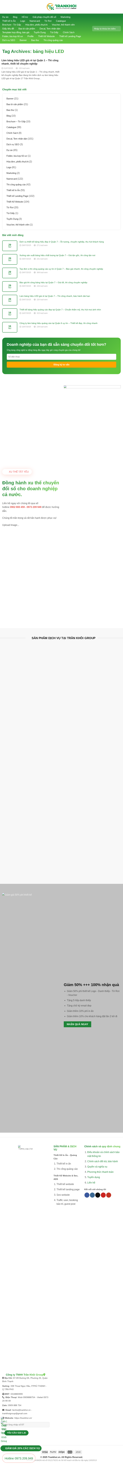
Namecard (35, 21)
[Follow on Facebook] (86, 1195)
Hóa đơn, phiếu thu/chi (36, 24)
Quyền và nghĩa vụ (97, 1166)
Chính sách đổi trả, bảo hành (102, 1161)
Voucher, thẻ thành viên (63, 24)
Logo (22, 21)
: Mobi (14, 1397)
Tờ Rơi (47, 21)
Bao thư (35, 40)
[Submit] (117, 29)
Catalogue (61, 21)
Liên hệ (91, 1182)
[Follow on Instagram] (92, 1195)
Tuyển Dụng (40, 32)
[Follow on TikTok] (97, 1195)
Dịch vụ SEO (8, 40)
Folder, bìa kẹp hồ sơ (12, 36)
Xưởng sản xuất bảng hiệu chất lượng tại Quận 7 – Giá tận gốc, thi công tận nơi (57, 255)
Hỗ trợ (25, 17)
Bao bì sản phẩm (26, 28)
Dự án (5, 17)
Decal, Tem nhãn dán (50, 28)
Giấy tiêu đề (8, 28)
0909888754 (29, 1397)
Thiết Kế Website (46, 36)
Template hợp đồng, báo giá (15, 32)
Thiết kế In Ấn (9, 21)
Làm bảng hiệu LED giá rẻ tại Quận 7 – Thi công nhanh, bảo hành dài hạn (55, 296)
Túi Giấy (54, 32)
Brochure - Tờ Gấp (11, 24)
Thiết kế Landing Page (70, 36)
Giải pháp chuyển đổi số (44, 17)
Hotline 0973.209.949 (19, 1458)
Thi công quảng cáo (53, 40)
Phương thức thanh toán (100, 1172)
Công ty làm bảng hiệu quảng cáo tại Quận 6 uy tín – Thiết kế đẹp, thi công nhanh (59, 323)
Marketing (65, 17)
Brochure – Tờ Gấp (16, 121)
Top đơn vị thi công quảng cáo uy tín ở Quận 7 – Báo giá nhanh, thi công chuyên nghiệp (61, 269)
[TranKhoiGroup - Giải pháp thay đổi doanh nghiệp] (61, 6)
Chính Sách (68, 32)
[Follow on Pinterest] (103, 1195)
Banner (23, 40)
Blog (15, 17)
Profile (30, 36)
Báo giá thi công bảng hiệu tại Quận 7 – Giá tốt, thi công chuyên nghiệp (53, 282)
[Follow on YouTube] (108, 1195)
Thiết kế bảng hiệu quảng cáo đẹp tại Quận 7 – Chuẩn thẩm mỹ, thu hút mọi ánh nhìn (60, 309)
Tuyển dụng (93, 1177)
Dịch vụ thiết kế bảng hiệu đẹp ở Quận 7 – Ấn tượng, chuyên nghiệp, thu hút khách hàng (62, 242)
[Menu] (4, 6)
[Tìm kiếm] (119, 6)
